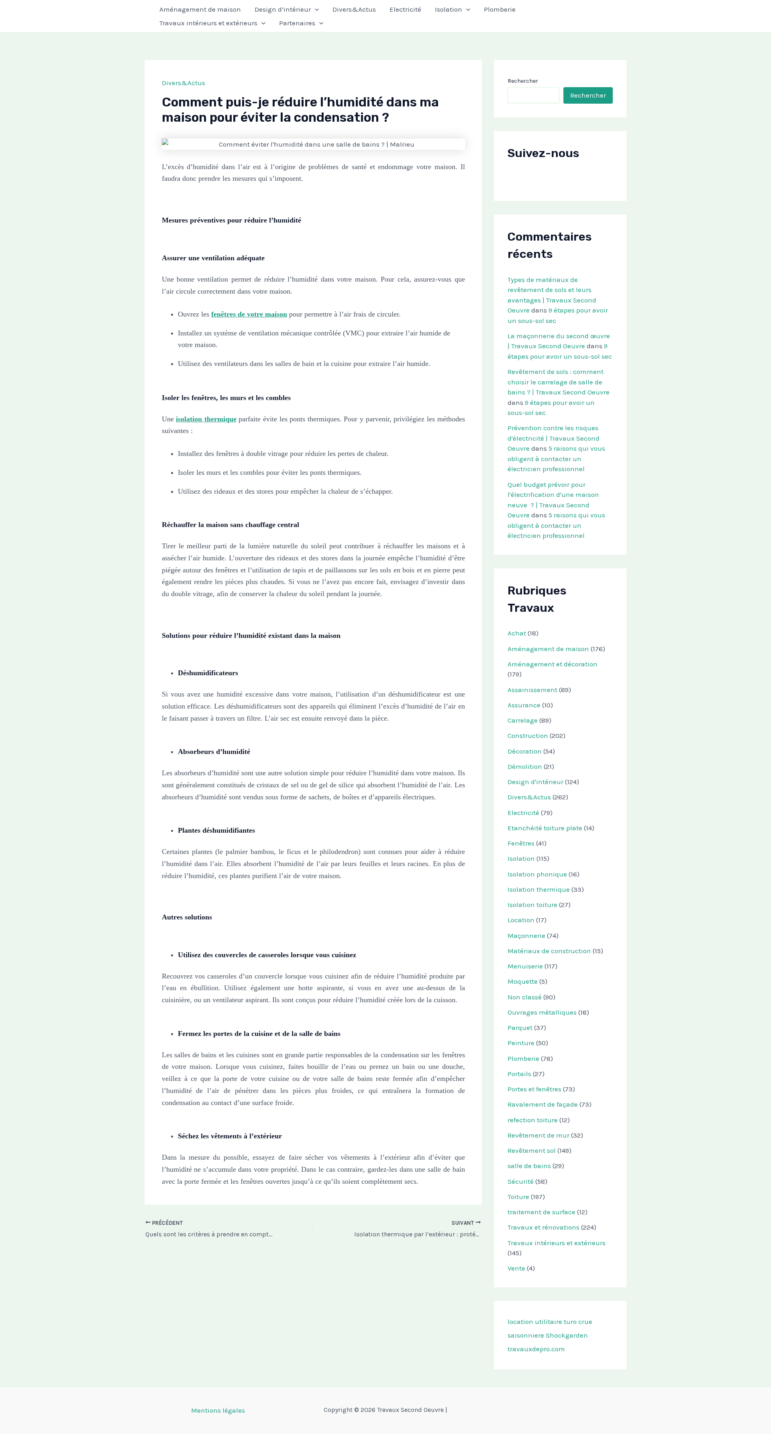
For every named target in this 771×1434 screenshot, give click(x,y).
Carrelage (523, 720)
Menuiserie (525, 966)
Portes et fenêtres (534, 1089)
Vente (516, 1268)
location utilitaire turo (542, 1322)
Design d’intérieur (283, 9)
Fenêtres (521, 843)
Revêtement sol (532, 1150)
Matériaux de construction (549, 951)
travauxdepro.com (536, 1349)
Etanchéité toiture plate (545, 828)
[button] (315, 9)
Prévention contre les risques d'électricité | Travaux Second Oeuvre (554, 438)
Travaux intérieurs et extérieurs (208, 23)
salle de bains (529, 1166)
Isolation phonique (537, 874)
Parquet (520, 1027)
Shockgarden (567, 1335)
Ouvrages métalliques (542, 1012)
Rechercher (523, 81)
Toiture (518, 1197)
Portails (519, 1074)
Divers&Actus (354, 9)
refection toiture (533, 1120)
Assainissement (532, 690)
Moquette (523, 981)
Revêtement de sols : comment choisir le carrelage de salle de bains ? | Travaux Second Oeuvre (559, 382)
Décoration (525, 751)
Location (521, 920)
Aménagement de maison (200, 9)
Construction (528, 735)
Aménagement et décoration (553, 664)
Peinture (521, 1043)
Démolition (525, 766)
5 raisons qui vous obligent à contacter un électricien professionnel (556, 458)
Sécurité (521, 1181)
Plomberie (500, 9)
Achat (517, 633)
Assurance (524, 705)
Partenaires (297, 23)
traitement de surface (541, 1212)
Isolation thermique (539, 889)
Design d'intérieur (535, 782)
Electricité (405, 9)
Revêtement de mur (538, 1135)
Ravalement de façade (543, 1104)
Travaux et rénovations (543, 1227)
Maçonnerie (526, 935)
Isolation (448, 9)
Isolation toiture (532, 905)
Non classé (525, 997)
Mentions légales (218, 1410)
